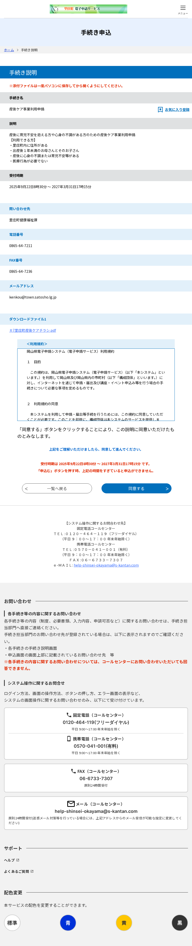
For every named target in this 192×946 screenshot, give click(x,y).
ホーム (9, 49)
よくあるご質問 (16, 871)
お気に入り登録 (177, 109)
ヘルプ (9, 860)
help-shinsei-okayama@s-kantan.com (106, 565)
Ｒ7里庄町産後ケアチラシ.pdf (32, 330)
